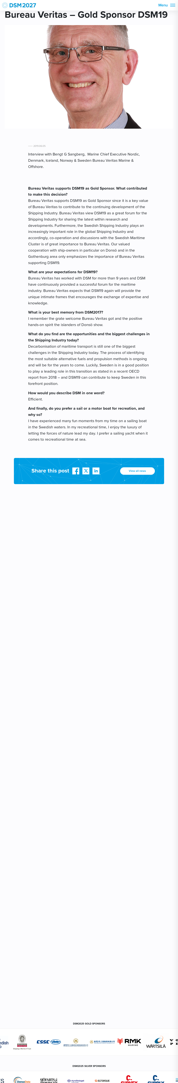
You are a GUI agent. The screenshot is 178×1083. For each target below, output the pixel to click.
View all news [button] (137, 471)
